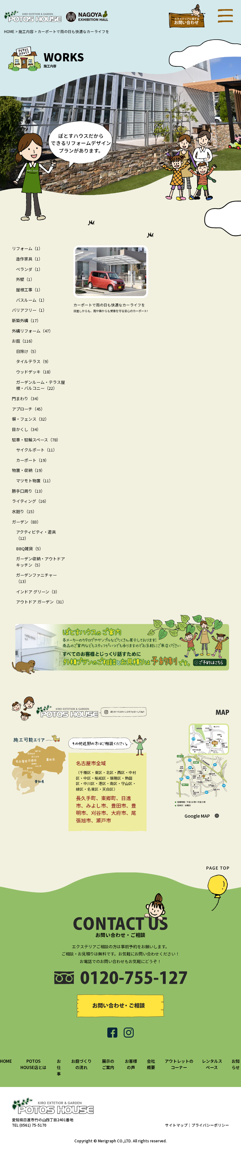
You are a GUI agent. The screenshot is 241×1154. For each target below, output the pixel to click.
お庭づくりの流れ (81, 1064)
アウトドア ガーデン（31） (41, 602)
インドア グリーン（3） (38, 592)
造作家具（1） (29, 259)
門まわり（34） (26, 398)
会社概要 (151, 1064)
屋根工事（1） (29, 290)
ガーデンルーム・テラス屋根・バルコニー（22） (40, 385)
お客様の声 (131, 1064)
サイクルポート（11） (36, 450)
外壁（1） (25, 279)
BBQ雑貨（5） (29, 549)
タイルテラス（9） (33, 361)
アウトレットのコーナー (179, 1064)
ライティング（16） (30, 501)
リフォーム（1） (27, 248)
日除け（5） (27, 351)
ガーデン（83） (26, 522)
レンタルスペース (212, 1064)
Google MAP (197, 815)
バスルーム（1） (31, 300)
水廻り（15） (24, 511)
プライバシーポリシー (210, 1125)
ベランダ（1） (29, 269)
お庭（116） (23, 341)
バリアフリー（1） (29, 310)
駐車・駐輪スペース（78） (36, 440)
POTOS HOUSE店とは (33, 1064)
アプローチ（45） (28, 409)
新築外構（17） (26, 320)
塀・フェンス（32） (30, 419)
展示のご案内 (108, 1064)
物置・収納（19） (28, 470)
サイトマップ (176, 1125)
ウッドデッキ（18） (34, 372)
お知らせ (236, 1064)
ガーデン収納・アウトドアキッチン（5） (40, 562)
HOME (6, 1061)
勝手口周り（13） (28, 491)
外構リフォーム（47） (32, 331)
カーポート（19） (32, 460)
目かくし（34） (26, 429)
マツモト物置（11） (34, 481)
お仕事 (59, 1067)
